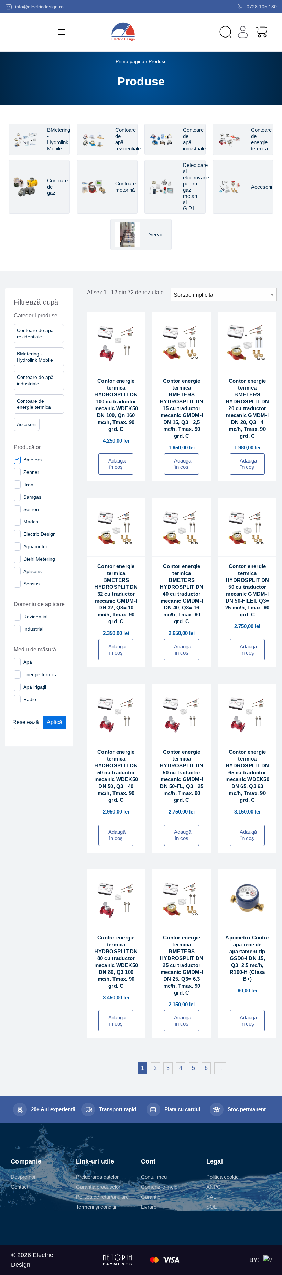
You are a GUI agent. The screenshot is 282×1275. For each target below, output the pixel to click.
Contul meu (154, 1177)
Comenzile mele (159, 1187)
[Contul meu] (242, 32)
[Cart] (261, 31)
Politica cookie (222, 1177)
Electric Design (39, 534)
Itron (28, 484)
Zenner (31, 472)
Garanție (150, 1197)
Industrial (33, 629)
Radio (29, 699)
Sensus (31, 583)
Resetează (25, 722)
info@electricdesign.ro (39, 6)
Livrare (148, 1207)
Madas (30, 521)
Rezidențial (35, 616)
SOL (211, 1207)
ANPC (213, 1187)
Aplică (54, 722)
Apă (27, 662)
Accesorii (26, 424)
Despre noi (23, 1177)
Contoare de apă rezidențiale (35, 333)
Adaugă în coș (117, 464)
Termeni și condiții (96, 1207)
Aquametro (35, 546)
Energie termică (40, 674)
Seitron (31, 509)
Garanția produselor (98, 1187)
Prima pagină (130, 61)
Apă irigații (34, 687)
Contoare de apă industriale (35, 380)
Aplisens (32, 571)
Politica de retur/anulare (102, 1197)
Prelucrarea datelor (97, 1177)
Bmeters (32, 460)
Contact (19, 1187)
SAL (211, 1197)
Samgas (32, 497)
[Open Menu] (61, 32)
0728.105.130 (261, 6)
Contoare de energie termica (34, 404)
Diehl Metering (39, 559)
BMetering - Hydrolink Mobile (35, 357)
